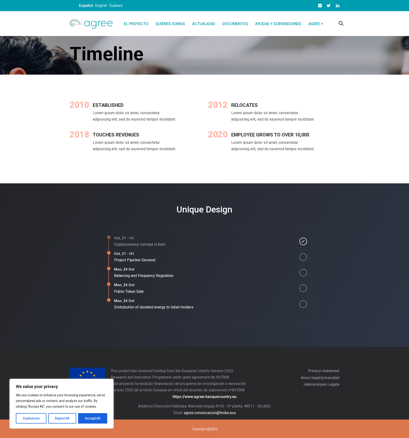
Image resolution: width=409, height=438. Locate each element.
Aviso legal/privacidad (320, 377)
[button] (341, 24)
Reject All (62, 418)
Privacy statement (323, 371)
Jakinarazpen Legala (321, 384)
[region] (61, 404)
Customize (31, 418)
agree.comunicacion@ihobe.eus (210, 413)
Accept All (92, 418)
